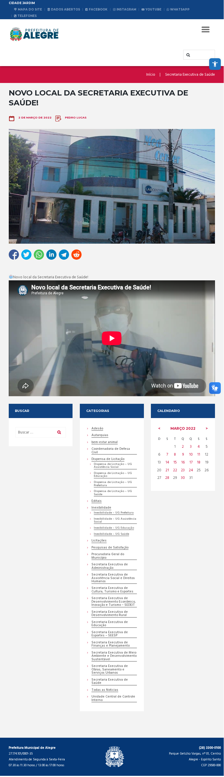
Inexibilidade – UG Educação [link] (114, 528)
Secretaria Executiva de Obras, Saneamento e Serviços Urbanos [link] (109, 670)
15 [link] (175, 462)
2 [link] (183, 447)
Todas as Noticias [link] (104, 690)
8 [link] (175, 455)
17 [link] (191, 462)
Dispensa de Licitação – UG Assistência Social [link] (113, 466)
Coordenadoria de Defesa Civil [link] (110, 450)
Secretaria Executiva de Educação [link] (109, 624)
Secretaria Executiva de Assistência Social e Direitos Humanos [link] (113, 578)
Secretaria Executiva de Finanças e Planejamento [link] (110, 644)
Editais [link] (96, 501)
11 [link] (198, 455)
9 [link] (183, 455)
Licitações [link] (99, 541)
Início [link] (150, 74)
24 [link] (191, 470)
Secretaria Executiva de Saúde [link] (190, 74)
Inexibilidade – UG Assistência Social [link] (115, 521)
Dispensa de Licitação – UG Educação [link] (113, 475)
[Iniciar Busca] (187, 55)
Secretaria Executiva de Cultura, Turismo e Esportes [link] (112, 590)
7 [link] (167, 455)
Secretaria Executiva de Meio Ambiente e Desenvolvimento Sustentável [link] (114, 656)
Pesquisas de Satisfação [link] (109, 548)
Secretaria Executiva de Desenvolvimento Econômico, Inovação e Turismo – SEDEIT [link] (113, 602)
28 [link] (167, 478)
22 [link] (175, 470)
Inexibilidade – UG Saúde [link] (111, 534)
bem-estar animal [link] (104, 443)
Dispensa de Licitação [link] (107, 459)
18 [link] (198, 462)
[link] (215, 64)
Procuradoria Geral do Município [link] (107, 556)
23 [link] (183, 470)
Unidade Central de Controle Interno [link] (113, 698)
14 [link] (167, 462)
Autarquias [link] (99, 436)
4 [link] (198, 447)
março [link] (182, 428)
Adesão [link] (97, 429)
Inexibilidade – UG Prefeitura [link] (114, 513)
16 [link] (183, 462)
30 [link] (183, 478)
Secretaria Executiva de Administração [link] (109, 566)
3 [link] (191, 447)
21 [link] (167, 470)
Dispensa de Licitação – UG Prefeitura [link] (113, 484)
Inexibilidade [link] (101, 508)
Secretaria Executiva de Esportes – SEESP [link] (109, 634)
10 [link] (191, 455)
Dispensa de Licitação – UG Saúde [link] (113, 493)
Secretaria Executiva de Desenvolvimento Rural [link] (109, 613)
